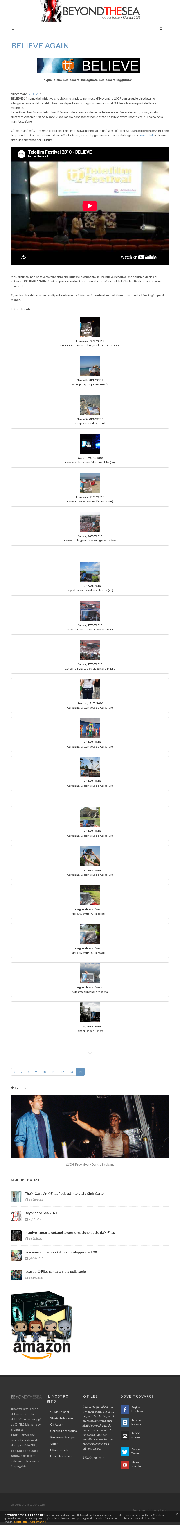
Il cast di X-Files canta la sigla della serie (55, 1271)
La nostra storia (61, 1456)
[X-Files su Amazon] (41, 1325)
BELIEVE (34, 94)
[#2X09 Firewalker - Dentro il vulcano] (90, 1126)
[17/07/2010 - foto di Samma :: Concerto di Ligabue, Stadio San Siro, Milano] (90, 611)
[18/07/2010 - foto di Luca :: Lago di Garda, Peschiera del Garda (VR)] (90, 572)
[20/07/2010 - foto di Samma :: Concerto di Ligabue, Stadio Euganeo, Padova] (90, 522)
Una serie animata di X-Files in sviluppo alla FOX (61, 1252)
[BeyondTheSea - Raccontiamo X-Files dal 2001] (90, 11)
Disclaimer (139, 1510)
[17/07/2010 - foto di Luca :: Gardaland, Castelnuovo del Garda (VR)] (90, 728)
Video (54, 1443)
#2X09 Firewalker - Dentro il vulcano (90, 1164)
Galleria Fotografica (63, 1431)
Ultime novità (59, 1450)
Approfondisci (38, 1521)
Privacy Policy (159, 1510)
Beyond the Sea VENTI (42, 1213)
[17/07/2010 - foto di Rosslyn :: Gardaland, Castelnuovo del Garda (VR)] (90, 689)
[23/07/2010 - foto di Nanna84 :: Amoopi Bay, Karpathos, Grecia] (90, 366)
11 (53, 1072)
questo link (146, 135)
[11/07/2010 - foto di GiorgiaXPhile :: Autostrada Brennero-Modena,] (90, 973)
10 (44, 1072)
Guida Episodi (59, 1412)
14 (81, 1072)
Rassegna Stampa (62, 1437)
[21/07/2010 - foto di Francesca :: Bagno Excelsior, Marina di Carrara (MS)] (90, 483)
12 (62, 1072)
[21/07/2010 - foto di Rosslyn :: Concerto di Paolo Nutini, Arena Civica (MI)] (90, 444)
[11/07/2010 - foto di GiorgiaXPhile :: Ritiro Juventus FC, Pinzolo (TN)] (90, 895)
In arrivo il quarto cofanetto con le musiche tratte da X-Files (70, 1232)
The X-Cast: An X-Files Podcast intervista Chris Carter (65, 1193)
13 (71, 1072)
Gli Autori (56, 1424)
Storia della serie (61, 1418)
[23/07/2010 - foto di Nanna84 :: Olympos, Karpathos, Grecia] (90, 405)
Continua (21, 1521)
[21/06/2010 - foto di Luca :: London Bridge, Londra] (90, 1012)
